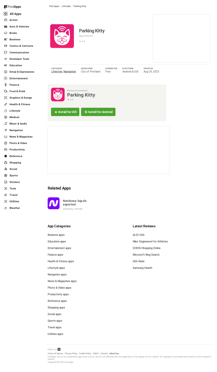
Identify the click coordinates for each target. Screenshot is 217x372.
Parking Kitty (79, 6)
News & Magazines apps (62, 281)
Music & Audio (18, 123)
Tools (12, 188)
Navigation (16, 130)
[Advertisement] (181, 38)
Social (13, 169)
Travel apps (55, 327)
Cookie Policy (85, 353)
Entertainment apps (59, 248)
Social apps (54, 314)
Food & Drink (17, 91)
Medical (14, 117)
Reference (15, 156)
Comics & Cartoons (21, 45)
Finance (14, 84)
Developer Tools (19, 58)
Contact (104, 353)
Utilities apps (55, 334)
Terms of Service (55, 353)
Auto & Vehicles (19, 26)
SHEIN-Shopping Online (147, 248)
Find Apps (54, 6)
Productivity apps (58, 294)
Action (13, 20)
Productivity (17, 149)
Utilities (14, 201)
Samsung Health (142, 268)
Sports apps (55, 320)
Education (15, 65)
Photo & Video (18, 143)
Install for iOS (67, 112)
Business (15, 39)
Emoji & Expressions (21, 71)
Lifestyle (14, 110)
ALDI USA (138, 234)
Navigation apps (57, 274)
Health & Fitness (19, 104)
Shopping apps (56, 307)
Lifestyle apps (56, 268)
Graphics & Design (20, 97)
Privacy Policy (71, 353)
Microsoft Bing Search (146, 254)
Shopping (15, 162)
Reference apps (57, 301)
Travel (13, 195)
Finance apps (55, 254)
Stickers (14, 181)
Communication (19, 52)
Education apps (57, 241)
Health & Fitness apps (61, 261)
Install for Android (100, 112)
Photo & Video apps (59, 287)
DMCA (96, 353)
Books (13, 33)
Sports (13, 175)
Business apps (56, 234)
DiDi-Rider (139, 261)
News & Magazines (21, 136)
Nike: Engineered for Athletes (150, 241)
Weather (14, 207)
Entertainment (18, 78)
